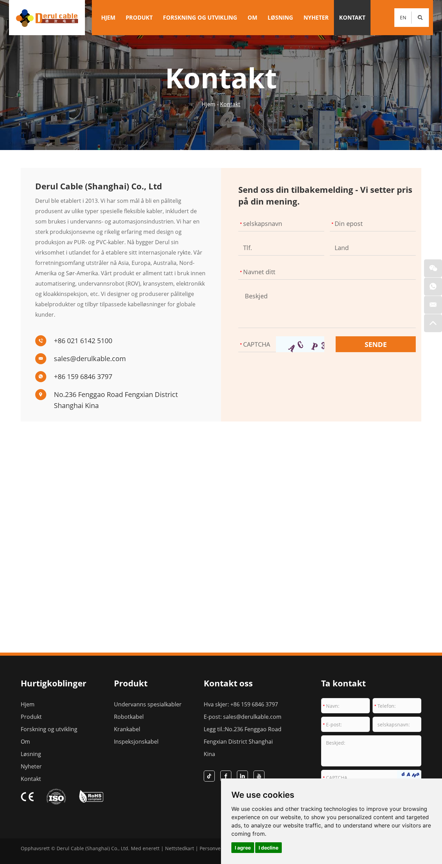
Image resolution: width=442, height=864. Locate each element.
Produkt (139, 17)
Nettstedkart (179, 848)
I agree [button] (243, 848)
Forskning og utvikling (200, 17)
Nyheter (316, 17)
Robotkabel (129, 717)
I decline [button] (268, 848)
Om (252, 17)
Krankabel (127, 729)
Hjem (108, 17)
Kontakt (352, 17)
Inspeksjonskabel (136, 741)
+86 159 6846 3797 (83, 376)
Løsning (280, 17)
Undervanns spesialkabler (148, 704)
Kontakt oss (228, 683)
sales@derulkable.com (90, 358)
